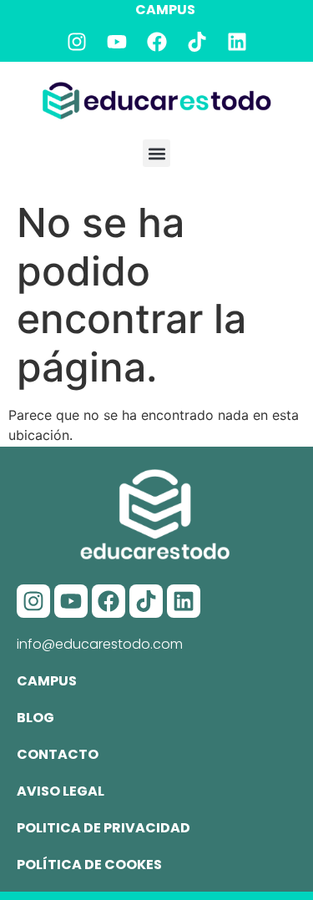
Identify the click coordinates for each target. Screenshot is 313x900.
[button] (156, 153)
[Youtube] (117, 42)
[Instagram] (77, 42)
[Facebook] (157, 42)
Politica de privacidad (103, 827)
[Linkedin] (237, 42)
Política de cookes (89, 864)
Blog (35, 717)
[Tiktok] (197, 42)
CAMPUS (165, 9)
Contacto (57, 754)
